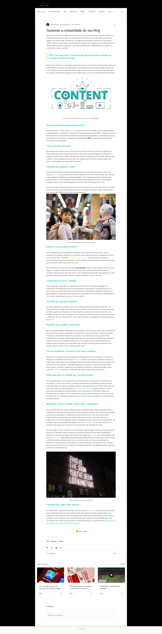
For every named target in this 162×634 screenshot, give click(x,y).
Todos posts (41, 12)
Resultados (54, 541)
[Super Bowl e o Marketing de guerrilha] (111, 575)
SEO (65, 12)
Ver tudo (122, 564)
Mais (109, 12)
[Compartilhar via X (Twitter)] (52, 548)
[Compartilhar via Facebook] (47, 548)
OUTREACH (92, 12)
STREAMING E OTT (54, 12)
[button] (123, 12)
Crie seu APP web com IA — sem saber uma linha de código (49, 587)
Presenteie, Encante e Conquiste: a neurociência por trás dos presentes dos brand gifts (81, 587)
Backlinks (73, 12)
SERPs (82, 12)
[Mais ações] (114, 24)
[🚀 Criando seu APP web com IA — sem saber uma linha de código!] (50, 575)
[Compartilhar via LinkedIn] (56, 548)
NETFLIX (102, 12)
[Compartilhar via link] (61, 548)
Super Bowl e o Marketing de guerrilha (110, 587)
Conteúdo (60, 541)
